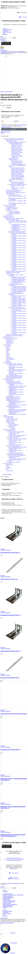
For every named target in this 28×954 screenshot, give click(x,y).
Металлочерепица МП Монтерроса (14, 376)
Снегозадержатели (10, 193)
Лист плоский (9, 380)
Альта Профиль (9, 470)
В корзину (9, 107)
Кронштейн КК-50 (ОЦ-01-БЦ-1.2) (10, 552)
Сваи (7, 355)
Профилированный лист (9, 379)
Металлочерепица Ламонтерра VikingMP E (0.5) (16, 374)
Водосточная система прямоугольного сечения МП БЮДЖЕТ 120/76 (17, 143)
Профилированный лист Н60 (12, 396)
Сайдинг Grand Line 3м (11, 420)
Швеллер (8, 361)
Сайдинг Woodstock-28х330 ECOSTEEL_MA (15, 449)
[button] (3, 548)
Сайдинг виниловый (8, 416)
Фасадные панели (8, 463)
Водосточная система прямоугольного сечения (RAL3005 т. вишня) (17, 145)
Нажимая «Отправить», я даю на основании (13, 126)
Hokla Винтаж (12, 423)
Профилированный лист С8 (12, 406)
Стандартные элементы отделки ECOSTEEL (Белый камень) (19, 277)
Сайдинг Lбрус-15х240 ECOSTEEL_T (17, 435)
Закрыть (2, 132)
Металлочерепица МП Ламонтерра (14, 363)
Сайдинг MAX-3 (10, 421)
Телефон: (16, 121)
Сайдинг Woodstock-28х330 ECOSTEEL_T (15, 451)
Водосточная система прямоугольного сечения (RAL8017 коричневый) (17, 149)
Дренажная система (8, 336)
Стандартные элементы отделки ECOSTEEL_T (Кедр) (19, 303)
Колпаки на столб (10, 340)
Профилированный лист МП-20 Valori (17, 386)
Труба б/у (8, 356)
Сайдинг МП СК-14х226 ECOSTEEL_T (18, 458)
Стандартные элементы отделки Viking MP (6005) (19, 225)
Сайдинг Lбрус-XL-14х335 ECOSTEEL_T (15, 443)
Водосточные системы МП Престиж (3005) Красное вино (18, 168)
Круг (7, 351)
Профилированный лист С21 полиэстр (17, 404)
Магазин (6, 51)
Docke (7, 465)
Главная (2, 51)
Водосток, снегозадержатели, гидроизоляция (14, 138)
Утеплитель (9, 214)
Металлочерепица (8, 362)
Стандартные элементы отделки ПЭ (17, 232)
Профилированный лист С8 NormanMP (18, 409)
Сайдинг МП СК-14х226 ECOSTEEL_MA (14, 457)
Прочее (8, 354)
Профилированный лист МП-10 (13, 381)
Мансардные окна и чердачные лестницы (15, 192)
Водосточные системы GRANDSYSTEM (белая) (17, 161)
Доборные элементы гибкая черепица (14, 218)
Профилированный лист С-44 (13, 399)
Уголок (8, 360)
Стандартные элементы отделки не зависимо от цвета (19, 309)
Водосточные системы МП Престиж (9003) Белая (18, 178)
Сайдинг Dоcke (9, 417)
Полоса (8, 353)
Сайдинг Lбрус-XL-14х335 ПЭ (16, 444)
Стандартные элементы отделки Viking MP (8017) (19, 229)
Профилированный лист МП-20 (13, 382)
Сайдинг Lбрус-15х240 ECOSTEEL (17, 431)
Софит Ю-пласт (12, 426)
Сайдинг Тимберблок (14, 424)
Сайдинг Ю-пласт (10, 422)
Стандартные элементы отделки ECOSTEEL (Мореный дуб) (19, 280)
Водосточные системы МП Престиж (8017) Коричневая (18, 175)
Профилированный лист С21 (12, 400)
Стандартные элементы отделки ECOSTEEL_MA (16, 285)
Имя (2, 121)
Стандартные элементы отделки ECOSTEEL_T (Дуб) (19, 296)
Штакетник (8, 343)
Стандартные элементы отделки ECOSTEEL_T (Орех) (19, 306)
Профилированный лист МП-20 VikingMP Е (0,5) (16, 390)
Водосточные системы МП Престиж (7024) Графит (18, 173)
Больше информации (5, 922)
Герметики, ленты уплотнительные (14, 190)
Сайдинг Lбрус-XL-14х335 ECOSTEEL (18, 438)
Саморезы (8, 210)
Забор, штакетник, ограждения (10, 338)
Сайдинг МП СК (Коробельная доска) (14, 454)
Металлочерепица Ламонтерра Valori (17, 369)
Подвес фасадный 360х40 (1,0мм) (10, 677)
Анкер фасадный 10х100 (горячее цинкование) (14, 713)
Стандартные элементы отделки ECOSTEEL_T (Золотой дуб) (19, 299)
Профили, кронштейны (11, 209)
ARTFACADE (9, 464)
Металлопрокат (7, 345)
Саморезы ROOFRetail (14, 211)
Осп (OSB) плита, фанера (12, 207)
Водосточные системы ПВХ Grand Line (18, 184)
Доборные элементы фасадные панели (15, 334)
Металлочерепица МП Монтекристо (14, 375)
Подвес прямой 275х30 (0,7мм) (9, 579)
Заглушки (8, 348)
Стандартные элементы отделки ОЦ (17, 231)
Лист (7, 352)
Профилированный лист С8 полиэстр (17, 414)
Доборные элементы (8, 217)
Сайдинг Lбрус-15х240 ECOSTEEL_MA (14, 434)
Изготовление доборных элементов (14, 335)
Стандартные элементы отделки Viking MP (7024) (19, 227)
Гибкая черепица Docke (9, 216)
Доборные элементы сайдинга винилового (15, 271)
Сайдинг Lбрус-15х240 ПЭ (15, 436)
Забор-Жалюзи (9, 339)
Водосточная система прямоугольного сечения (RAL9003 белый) (17, 152)
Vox (7, 469)
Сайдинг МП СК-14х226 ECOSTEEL (17, 455)
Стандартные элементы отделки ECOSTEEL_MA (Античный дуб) (19, 287)
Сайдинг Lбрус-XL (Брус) (12, 437)
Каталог (2, 47)
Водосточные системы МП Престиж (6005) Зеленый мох (18, 171)
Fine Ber (8, 467)
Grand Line (8, 468)
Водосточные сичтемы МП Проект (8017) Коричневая (18, 182)
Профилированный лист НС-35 (13, 397)
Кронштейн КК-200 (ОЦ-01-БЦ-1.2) (11, 615)
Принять (12, 922)
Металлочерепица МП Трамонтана (14, 377)
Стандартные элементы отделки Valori (17, 220)
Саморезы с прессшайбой (14, 212)
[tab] (15, 474)
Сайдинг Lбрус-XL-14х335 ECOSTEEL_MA (15, 441)
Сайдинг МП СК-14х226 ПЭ (15, 460)
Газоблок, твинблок (10, 206)
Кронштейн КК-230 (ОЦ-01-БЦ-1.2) (11, 749)
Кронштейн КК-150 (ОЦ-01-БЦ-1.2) (11, 651)
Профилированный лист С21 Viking (17, 401)
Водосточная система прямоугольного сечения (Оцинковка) (17, 156)
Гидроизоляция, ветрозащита (12, 191)
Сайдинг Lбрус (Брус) (11, 430)
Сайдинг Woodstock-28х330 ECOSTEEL (18, 447)
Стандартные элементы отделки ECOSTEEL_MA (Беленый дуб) (19, 289)
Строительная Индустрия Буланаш (11, 883)
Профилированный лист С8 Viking (16, 410)
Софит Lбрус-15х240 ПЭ (14, 462)
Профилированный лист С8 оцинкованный (15, 412)
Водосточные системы (11, 140)
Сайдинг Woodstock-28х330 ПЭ (16, 453)
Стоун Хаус (11, 427)
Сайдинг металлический (9, 429)
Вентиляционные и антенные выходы (14, 139)
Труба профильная (10, 359)
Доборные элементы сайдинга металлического (13, 273)
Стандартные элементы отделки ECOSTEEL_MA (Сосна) (19, 292)
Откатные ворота (10, 342)
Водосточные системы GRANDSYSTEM (14, 159)
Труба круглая (9, 358)
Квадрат (8, 349)
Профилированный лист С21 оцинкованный (15, 403)
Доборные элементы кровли (12, 219)
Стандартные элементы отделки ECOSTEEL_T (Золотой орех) (19, 301)
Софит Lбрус (9, 461)
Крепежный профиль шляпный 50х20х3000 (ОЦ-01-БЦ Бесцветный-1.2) (13, 835)
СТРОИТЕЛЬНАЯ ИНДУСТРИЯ (13, 2)
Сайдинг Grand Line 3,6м (12, 419)
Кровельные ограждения (14, 194)
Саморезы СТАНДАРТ (14, 213)
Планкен (13, 428)
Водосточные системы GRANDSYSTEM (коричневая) (19, 164)
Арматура (8, 346)
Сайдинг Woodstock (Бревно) (12, 446)
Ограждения (9, 341)
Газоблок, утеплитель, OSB (14, 51)
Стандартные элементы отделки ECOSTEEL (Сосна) (19, 282)
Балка (7, 347)
